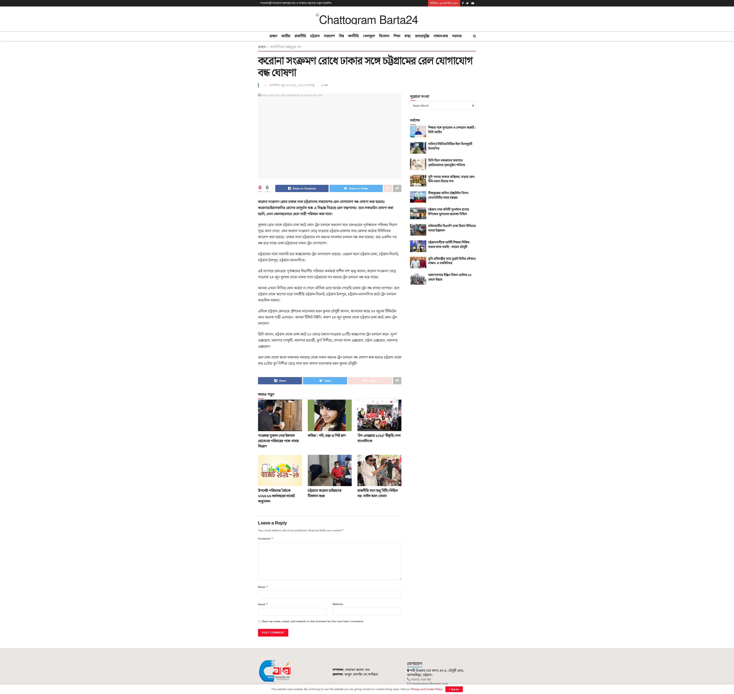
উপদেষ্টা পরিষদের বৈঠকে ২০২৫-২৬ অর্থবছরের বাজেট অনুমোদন (276, 496)
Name (263, 587)
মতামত (457, 36)
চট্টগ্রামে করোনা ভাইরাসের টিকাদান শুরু (324, 493)
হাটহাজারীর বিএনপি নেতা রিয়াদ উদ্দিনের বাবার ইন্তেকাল (452, 228)
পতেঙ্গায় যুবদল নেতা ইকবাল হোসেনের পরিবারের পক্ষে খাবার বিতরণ (278, 441)
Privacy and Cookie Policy (426, 689)
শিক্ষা (397, 36)
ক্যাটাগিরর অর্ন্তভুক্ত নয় (285, 47)
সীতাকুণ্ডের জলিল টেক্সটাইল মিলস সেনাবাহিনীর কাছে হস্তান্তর (448, 195)
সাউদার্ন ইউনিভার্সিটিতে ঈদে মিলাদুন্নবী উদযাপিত (450, 146)
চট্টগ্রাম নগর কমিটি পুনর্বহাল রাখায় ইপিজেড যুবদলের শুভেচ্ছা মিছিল (448, 212)
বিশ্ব (341, 36)
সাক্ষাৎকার (441, 36)
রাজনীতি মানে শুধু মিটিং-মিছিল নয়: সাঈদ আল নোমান (377, 493)
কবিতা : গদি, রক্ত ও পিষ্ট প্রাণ (327, 435)
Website (338, 604)
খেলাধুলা (369, 36)
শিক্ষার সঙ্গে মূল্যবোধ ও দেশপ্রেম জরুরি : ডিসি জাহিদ (452, 130)
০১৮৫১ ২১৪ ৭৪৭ (421, 679)
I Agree (454, 689)
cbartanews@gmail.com (430, 684)
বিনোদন (384, 36)
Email (263, 604)
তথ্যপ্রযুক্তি (422, 36)
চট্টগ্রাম (315, 36)
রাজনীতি (300, 36)
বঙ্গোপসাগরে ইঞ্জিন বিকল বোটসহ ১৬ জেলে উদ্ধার (450, 277)
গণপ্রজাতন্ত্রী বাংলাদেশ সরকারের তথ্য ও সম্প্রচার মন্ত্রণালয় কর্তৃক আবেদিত (295, 3)
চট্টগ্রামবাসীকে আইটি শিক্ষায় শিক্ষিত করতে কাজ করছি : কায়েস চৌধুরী (448, 244)
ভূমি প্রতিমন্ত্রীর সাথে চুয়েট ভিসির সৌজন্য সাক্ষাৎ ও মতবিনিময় (452, 261)
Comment (265, 539)
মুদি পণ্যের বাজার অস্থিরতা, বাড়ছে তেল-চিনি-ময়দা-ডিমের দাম (451, 179)
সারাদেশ (329, 36)
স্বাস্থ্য (407, 36)
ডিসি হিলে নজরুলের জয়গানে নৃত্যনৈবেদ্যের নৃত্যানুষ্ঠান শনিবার (446, 162)
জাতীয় (285, 36)
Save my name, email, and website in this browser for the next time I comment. (313, 621)
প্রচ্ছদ (273, 36)
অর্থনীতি (353, 36)
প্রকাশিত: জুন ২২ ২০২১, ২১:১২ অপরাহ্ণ (292, 85)
